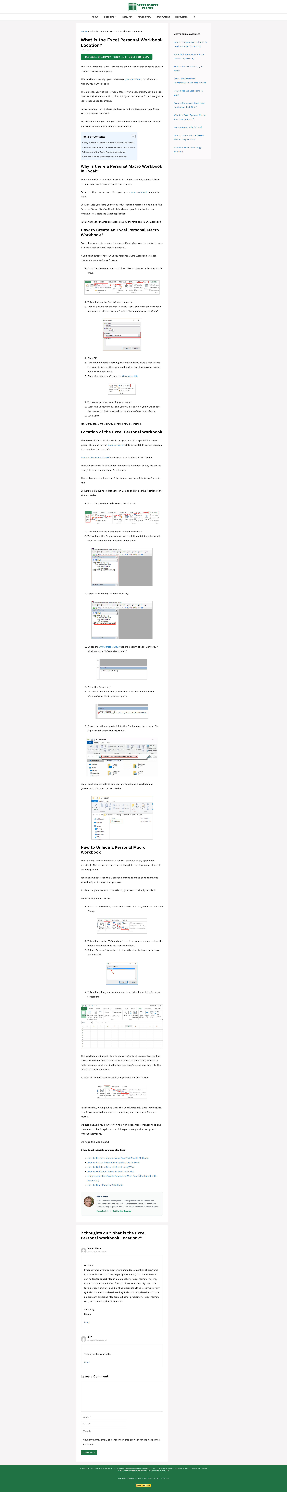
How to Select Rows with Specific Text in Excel (113, 1162)
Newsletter (181, 17)
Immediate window (109, 646)
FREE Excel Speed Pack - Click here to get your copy (116, 57)
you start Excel (133, 79)
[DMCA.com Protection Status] (143, 1488)
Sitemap (156, 1478)
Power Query (144, 17)
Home (84, 31)
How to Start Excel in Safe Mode (105, 1185)
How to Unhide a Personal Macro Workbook (105, 156)
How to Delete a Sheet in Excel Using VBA (110, 1167)
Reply (86, 1322)
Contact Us (165, 1478)
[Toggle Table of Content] (132, 136)
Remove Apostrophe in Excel (188, 127)
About (95, 17)
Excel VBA (127, 17)
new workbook (139, 192)
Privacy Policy (147, 1478)
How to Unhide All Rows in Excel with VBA (110, 1171)
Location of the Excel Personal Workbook (104, 152)
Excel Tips (109, 17)
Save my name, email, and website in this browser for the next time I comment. (121, 1442)
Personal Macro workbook (95, 457)
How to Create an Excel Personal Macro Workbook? (109, 147)
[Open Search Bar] (194, 17)
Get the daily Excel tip (122, 1211)
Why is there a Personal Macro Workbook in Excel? (109, 142)
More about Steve (104, 1211)
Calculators (163, 17)
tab (130, 376)
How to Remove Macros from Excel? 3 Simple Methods (117, 1158)
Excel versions (115, 445)
